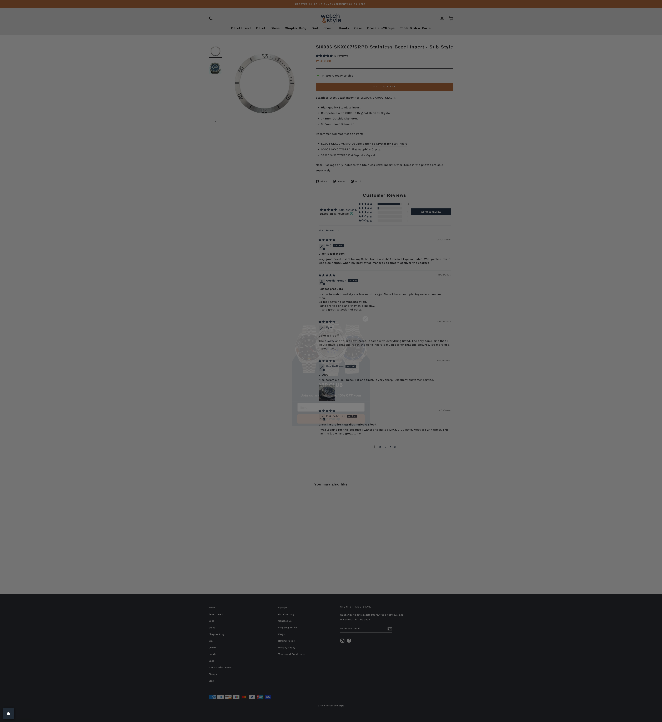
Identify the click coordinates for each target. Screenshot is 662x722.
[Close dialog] (365, 308)
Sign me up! (331, 407)
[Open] (8, 713)
